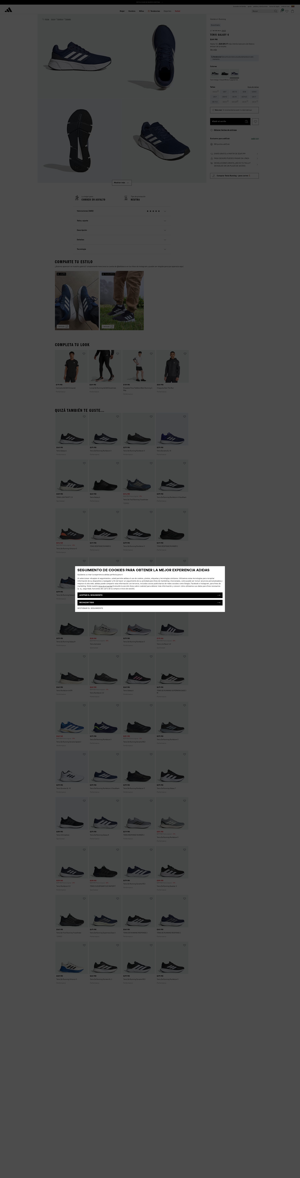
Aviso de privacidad (105, 586)
